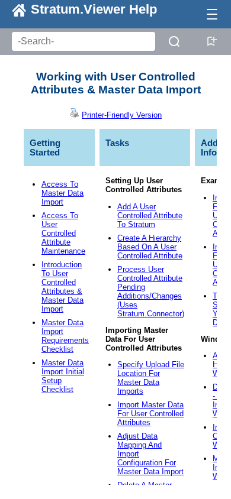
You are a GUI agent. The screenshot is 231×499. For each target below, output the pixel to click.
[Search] (174, 41)
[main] (115, 273)
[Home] (13, 9)
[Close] (212, 14)
